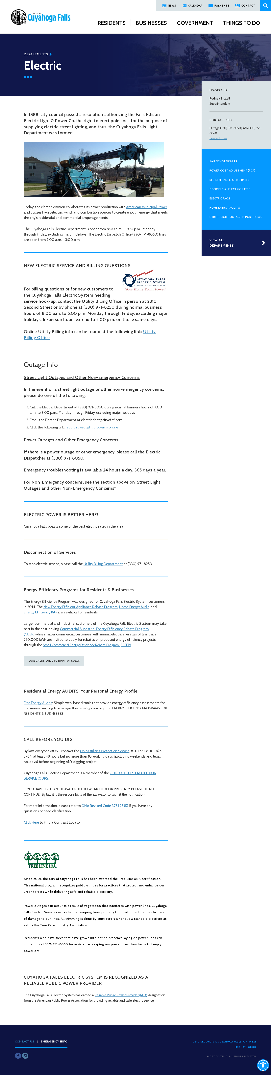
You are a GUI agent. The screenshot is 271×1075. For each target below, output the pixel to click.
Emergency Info (54, 1041)
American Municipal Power (146, 207)
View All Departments (221, 242)
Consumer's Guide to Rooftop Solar (54, 660)
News (172, 5)
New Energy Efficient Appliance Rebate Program (80, 607)
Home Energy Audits (224, 207)
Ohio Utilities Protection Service (104, 751)
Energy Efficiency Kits (40, 612)
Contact (248, 5)
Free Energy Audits (38, 703)
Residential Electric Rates (229, 180)
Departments (36, 54)
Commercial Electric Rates (230, 189)
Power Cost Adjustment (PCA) (232, 170)
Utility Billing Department (103, 564)
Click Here (31, 822)
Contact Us (24, 1041)
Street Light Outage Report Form (235, 217)
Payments (221, 5)
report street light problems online (91, 427)
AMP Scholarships (223, 161)
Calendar (195, 5)
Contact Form (218, 138)
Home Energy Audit (134, 607)
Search (265, 5)
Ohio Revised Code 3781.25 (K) (105, 806)
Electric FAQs (219, 198)
